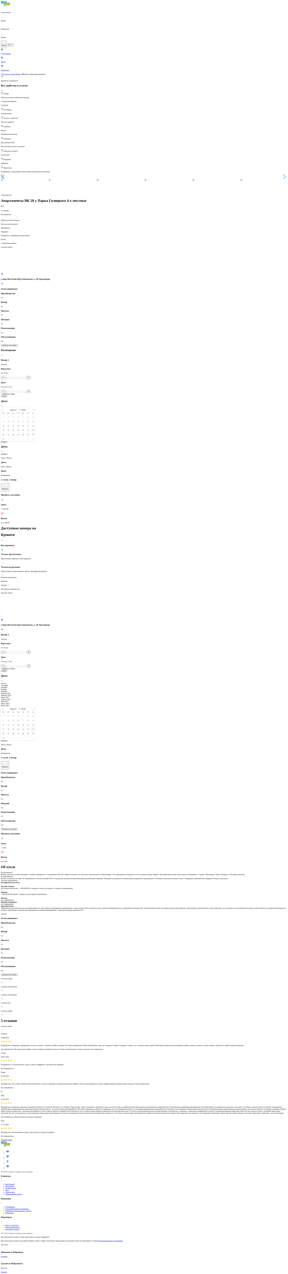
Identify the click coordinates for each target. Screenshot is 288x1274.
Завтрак (4, 585)
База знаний (10, 1184)
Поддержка (9, 1186)
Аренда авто (10, 1192)
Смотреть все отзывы (9, 345)
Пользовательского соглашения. (110, 1241)
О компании (10, 1207)
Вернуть (4, 1268)
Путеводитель (10, 1188)
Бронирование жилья (13, 1194)
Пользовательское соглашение (17, 1209)
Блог (7, 1190)
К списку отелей (9, 74)
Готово (4, 396)
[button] (3, 176)
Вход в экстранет (12, 1225)
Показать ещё (6, 1140)
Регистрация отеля (12, 1227)
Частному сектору (12, 1229)
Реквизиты (9, 1213)
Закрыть (4, 1272)
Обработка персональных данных (18, 1211)
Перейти (4, 1256)
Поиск (18, 74)
